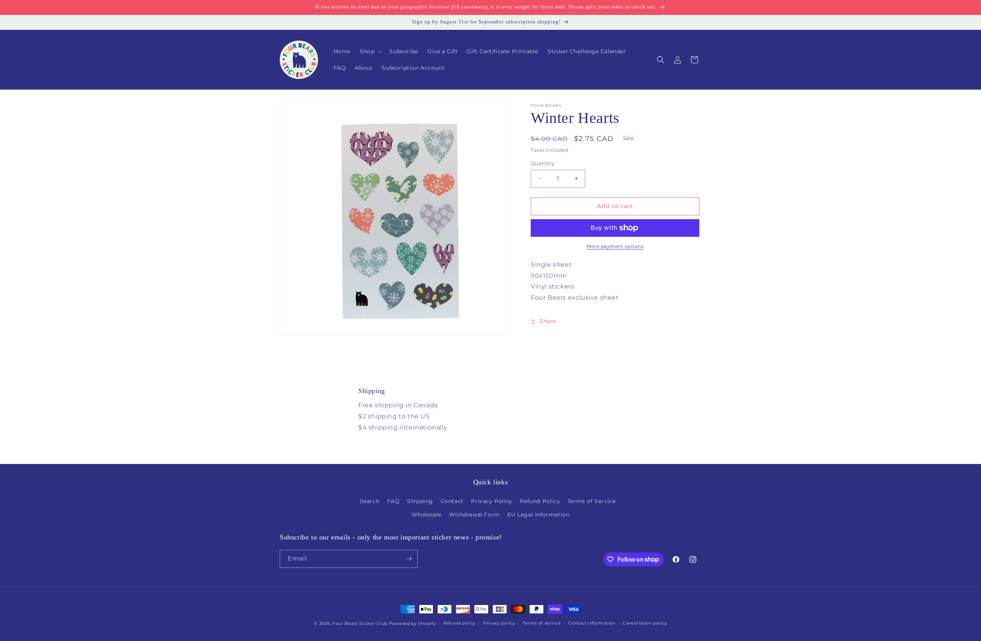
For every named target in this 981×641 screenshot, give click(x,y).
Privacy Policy (491, 501)
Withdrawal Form (474, 514)
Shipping (420, 501)
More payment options (615, 246)
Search (370, 501)
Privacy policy (499, 623)
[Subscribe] (408, 559)
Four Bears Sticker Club (360, 623)
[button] (370, 51)
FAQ (393, 501)
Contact (452, 501)
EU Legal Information (538, 514)
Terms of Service (592, 501)
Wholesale (426, 514)
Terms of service (542, 623)
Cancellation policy (645, 623)
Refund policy (459, 623)
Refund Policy (540, 501)
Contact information (591, 623)
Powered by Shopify (412, 623)
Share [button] (548, 321)
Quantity (542, 163)
